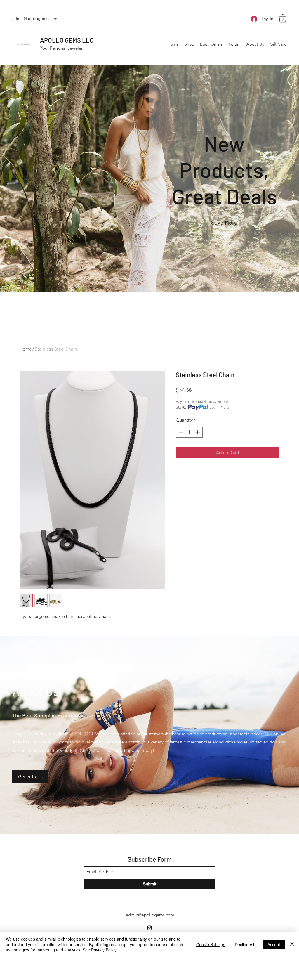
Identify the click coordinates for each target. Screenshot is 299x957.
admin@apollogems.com (34, 18)
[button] (282, 18)
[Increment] (198, 432)
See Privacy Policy (100, 950)
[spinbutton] (189, 432)
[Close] (291, 944)
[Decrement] (181, 432)
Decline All (244, 944)
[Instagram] (149, 928)
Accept (273, 944)
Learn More (219, 407)
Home (26, 348)
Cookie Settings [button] (210, 944)
